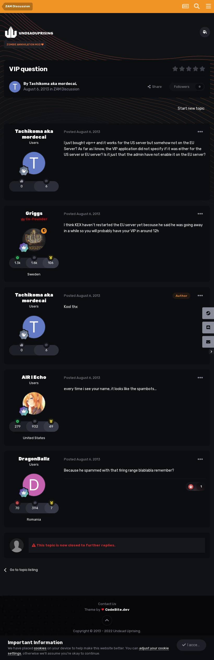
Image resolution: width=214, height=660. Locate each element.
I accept (193, 645)
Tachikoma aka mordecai (52, 84)
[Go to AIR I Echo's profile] (34, 403)
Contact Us (107, 604)
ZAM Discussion (66, 89)
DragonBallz (34, 459)
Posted (82, 132)
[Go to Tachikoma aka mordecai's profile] (15, 86)
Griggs (34, 213)
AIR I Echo (34, 377)
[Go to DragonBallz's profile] (34, 485)
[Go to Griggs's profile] (34, 239)
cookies (40, 648)
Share (156, 87)
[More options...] (200, 132)
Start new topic (191, 108)
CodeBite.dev (117, 610)
